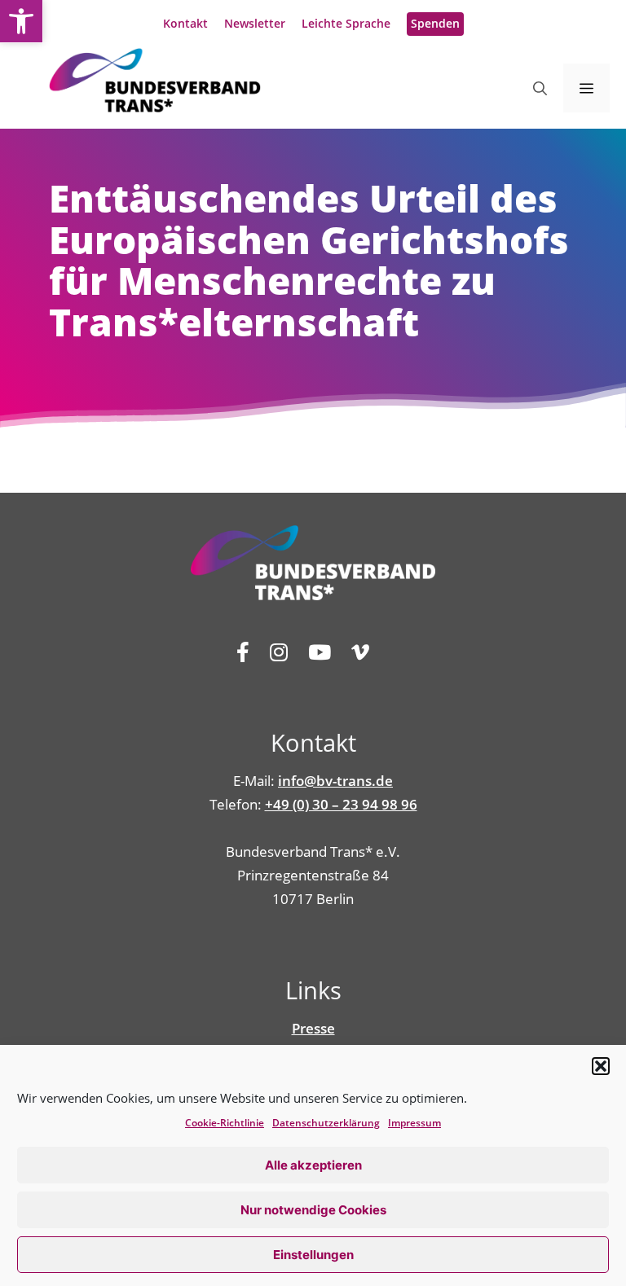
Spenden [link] (435, 23)
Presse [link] (313, 1028)
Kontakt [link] (185, 23)
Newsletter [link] (254, 23)
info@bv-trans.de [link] (335, 780)
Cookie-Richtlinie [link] (224, 1123)
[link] (21, 21)
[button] (601, 1066)
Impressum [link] (414, 1123)
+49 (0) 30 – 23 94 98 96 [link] (341, 804)
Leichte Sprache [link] (346, 23)
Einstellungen (313, 1254)
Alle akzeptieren (313, 1165)
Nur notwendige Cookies (313, 1210)
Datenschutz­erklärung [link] (326, 1123)
